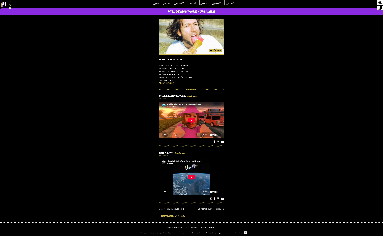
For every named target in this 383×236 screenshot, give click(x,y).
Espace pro (203, 227)
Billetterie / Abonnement (174, 227)
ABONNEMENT (167, 83)
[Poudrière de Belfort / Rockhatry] (3, 5)
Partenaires (193, 227)
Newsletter (212, 227)
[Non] (381, 233)
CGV (186, 227)
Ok (245, 233)
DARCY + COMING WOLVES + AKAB (172, 209)
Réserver (216, 50)
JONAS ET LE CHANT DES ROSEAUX (210, 209)
